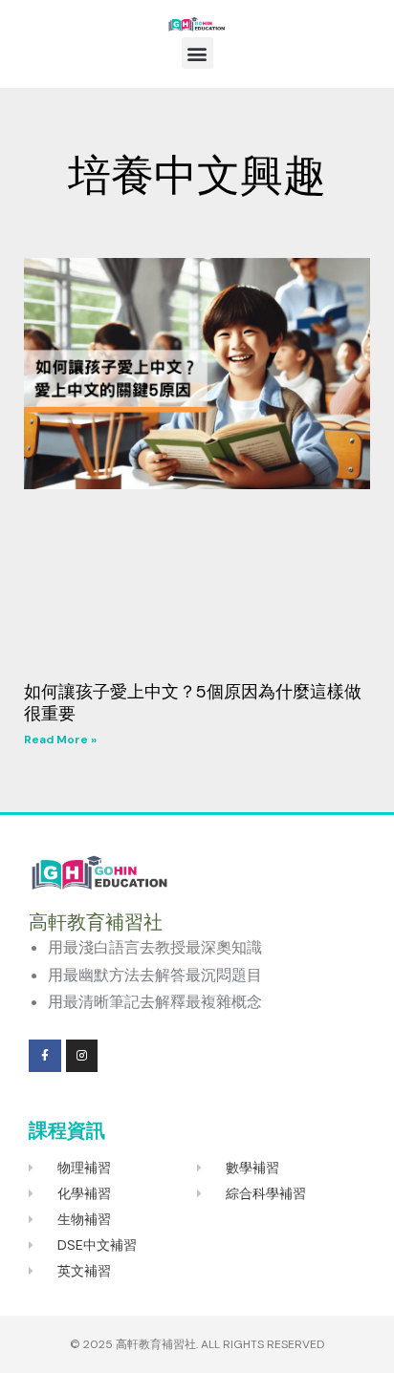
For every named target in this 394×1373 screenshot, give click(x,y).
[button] (197, 53)
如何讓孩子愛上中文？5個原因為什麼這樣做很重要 (192, 702)
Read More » (60, 739)
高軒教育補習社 (156, 1344)
